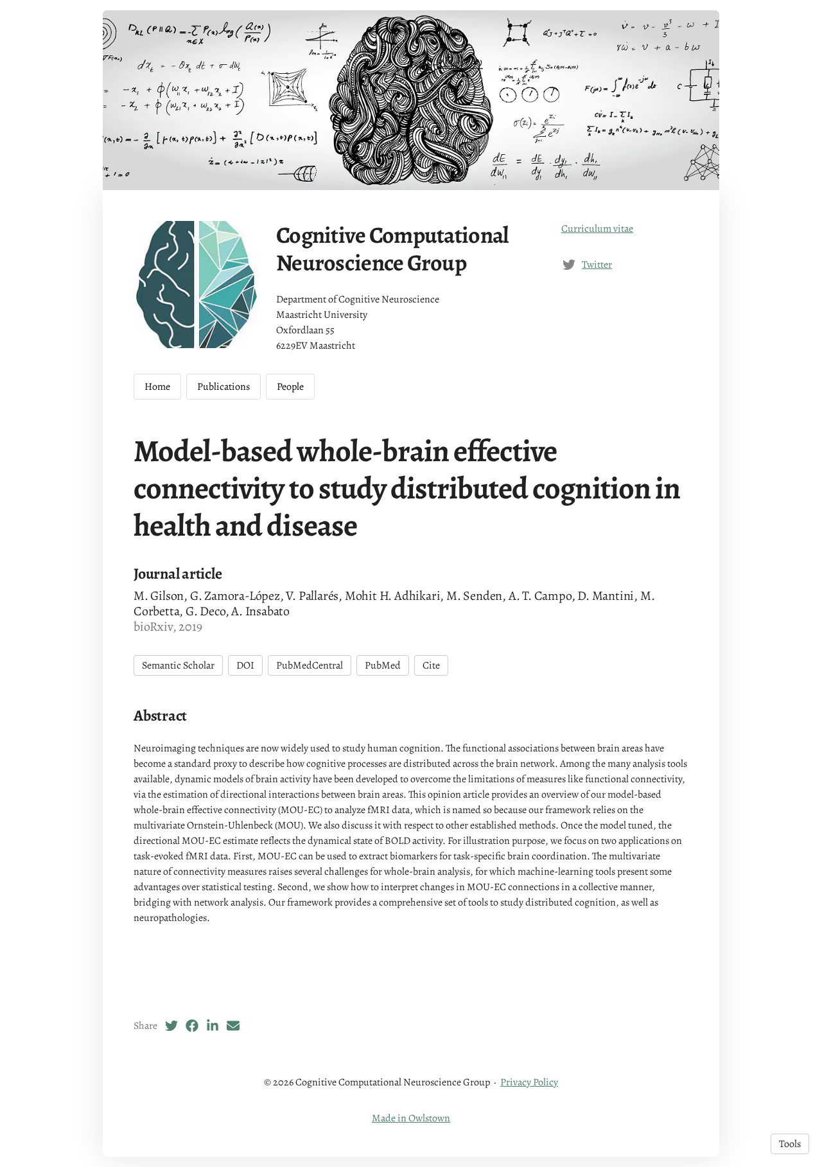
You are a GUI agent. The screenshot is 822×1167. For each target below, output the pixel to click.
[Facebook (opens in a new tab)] (192, 1025)
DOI (245, 665)
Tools (790, 1144)
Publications (223, 387)
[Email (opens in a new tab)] (233, 1025)
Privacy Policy (529, 1082)
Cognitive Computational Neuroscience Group (392, 248)
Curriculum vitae (597, 229)
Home (157, 387)
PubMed (383, 665)
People (290, 387)
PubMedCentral (309, 665)
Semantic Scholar (178, 665)
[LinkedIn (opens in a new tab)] (212, 1025)
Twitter (597, 265)
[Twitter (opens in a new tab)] (171, 1025)
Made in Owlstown (411, 1118)
